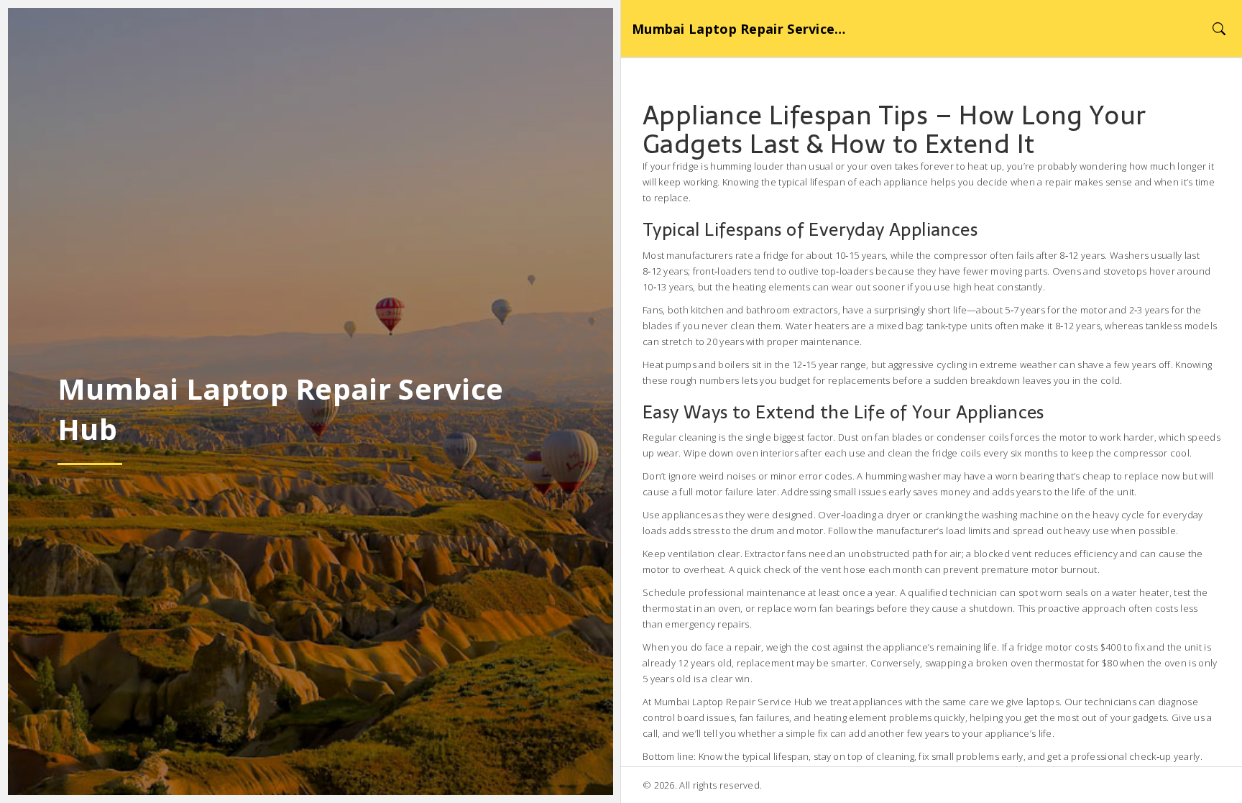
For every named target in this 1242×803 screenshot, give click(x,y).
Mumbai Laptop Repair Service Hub (739, 28)
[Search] (1219, 28)
